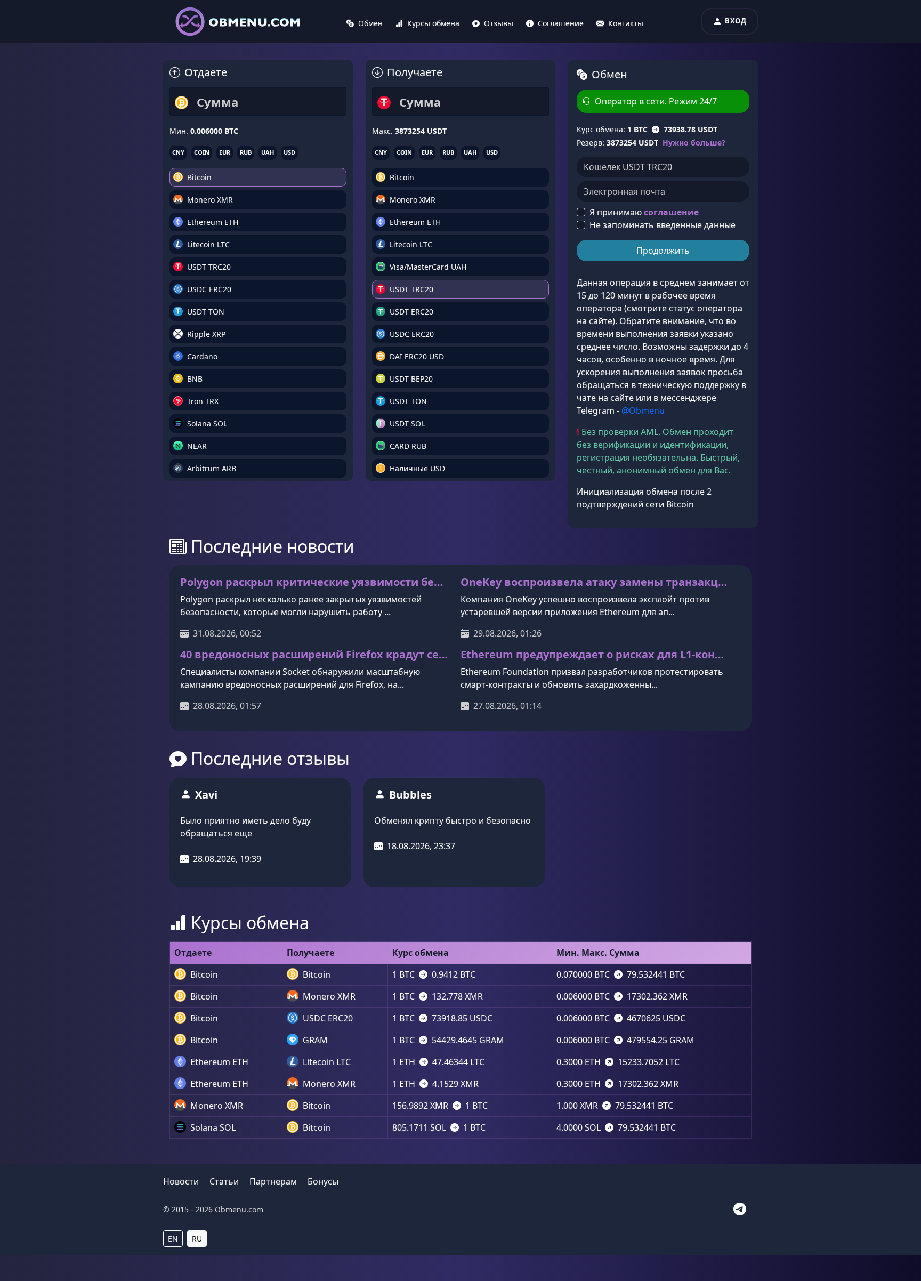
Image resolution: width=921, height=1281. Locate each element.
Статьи (224, 1181)
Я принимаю (644, 212)
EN (173, 1239)
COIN (201, 152)
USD (289, 152)
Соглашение (561, 23)
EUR (224, 152)
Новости (181, 1181)
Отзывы (498, 23)
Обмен (370, 23)
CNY (178, 152)
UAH (267, 152)
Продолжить (663, 250)
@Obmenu (643, 410)
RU (197, 1239)
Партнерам (273, 1181)
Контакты (625, 23)
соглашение (671, 212)
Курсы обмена (433, 23)
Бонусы (323, 1181)
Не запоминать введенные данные (662, 225)
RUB (246, 152)
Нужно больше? (694, 143)
